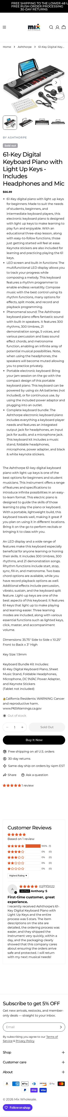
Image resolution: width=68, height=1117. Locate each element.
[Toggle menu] (4, 27)
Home (7, 47)
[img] (28, 886)
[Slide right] (56, 82)
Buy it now (34, 740)
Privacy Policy (25, 1041)
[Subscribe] (61, 1027)
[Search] (51, 27)
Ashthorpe (25, 47)
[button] (12, 785)
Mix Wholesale (25, 1099)
